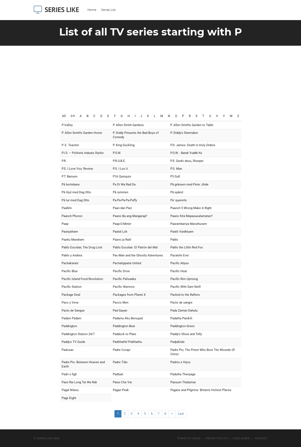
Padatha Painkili (181, 318)
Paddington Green (182, 326)
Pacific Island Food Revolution (82, 279)
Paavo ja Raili (122, 239)
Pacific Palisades (124, 279)
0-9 (73, 116)
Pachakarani (70, 263)
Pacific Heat (178, 271)
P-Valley (67, 125)
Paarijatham (70, 231)
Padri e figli (69, 374)
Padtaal (118, 374)
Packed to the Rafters (185, 295)
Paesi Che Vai (122, 382)
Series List (108, 10)
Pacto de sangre (181, 302)
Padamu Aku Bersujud (128, 318)
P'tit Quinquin (122, 176)
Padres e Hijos (180, 362)
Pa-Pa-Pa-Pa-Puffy (125, 200)
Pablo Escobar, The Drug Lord (82, 247)
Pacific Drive (121, 271)
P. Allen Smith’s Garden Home (82, 133)
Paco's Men (120, 302)
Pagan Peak (121, 390)
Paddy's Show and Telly (186, 334)
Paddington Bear (124, 326)
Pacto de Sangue (73, 310)
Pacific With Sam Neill (185, 287)
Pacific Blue (70, 271)
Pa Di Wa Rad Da (124, 184)
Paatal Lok (120, 231)
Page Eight (69, 398)
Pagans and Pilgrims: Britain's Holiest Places (200, 390)
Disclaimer (241, 438)
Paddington (69, 326)
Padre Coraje (121, 350)
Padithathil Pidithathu (127, 342)
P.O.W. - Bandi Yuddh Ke (186, 153)
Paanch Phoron (72, 216)
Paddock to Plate (124, 334)
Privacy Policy (217, 438)
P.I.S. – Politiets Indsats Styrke (83, 153)
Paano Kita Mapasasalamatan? (191, 216)
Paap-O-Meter (122, 224)
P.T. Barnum (69, 176)
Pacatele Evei (179, 255)
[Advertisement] (150, 76)
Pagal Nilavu (70, 390)
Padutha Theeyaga (182, 374)
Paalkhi (67, 208)
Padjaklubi (177, 342)
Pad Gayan (120, 310)
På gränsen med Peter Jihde (189, 184)
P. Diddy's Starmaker (184, 133)
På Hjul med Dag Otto (76, 192)
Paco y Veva (70, 302)
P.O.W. (117, 153)
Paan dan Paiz (122, 208)
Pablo (174, 239)
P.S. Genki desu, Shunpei (187, 161)
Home (91, 10)
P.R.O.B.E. (119, 161)
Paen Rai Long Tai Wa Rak (79, 382)
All (64, 116)
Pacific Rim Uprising (184, 279)
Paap (65, 224)
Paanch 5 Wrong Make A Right (191, 208)
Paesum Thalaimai (183, 382)
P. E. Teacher (70, 145)
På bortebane (71, 184)
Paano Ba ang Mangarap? (130, 216)
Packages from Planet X (129, 295)
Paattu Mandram (73, 239)
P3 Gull (175, 176)
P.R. (64, 161)
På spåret (176, 192)
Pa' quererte (178, 200)
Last (181, 413)
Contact (260, 438)
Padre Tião (120, 362)
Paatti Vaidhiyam (182, 231)
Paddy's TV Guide (73, 342)
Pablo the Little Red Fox (186, 247)
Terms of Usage (189, 438)
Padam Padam (71, 318)
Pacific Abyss (179, 263)
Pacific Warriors (124, 287)
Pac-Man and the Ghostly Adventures (138, 255)
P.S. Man (176, 169)
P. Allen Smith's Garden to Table (191, 125)
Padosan (68, 350)
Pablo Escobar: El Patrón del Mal (135, 247)
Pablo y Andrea (72, 255)
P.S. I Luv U (120, 169)
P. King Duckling (124, 145)
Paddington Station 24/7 (78, 334)
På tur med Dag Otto (75, 200)
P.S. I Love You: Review (77, 169)
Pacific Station (71, 287)
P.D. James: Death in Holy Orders (192, 145)
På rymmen (120, 192)
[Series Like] (58, 10)
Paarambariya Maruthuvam (188, 224)
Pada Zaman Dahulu (184, 310)
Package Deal (71, 295)
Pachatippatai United (127, 263)
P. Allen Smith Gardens (128, 125)
